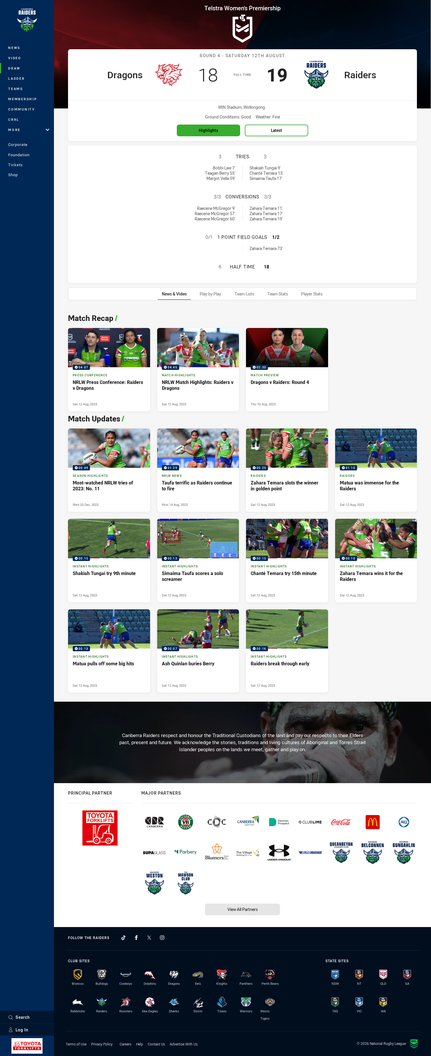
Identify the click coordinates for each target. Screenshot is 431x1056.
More (14, 129)
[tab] (174, 294)
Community (21, 109)
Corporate (18, 144)
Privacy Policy (102, 1044)
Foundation (19, 154)
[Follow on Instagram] (162, 937)
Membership (22, 99)
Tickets (15, 164)
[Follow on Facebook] (136, 937)
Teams (15, 88)
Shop (13, 174)
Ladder (16, 78)
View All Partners (243, 909)
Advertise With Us (184, 1044)
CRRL (13, 119)
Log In (22, 1030)
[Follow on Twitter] (149, 937)
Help (139, 1044)
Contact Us (156, 1044)
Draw (14, 68)
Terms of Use (76, 1044)
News (14, 47)
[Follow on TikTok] (123, 937)
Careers (125, 1044)
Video (14, 58)
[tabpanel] (242, 502)
